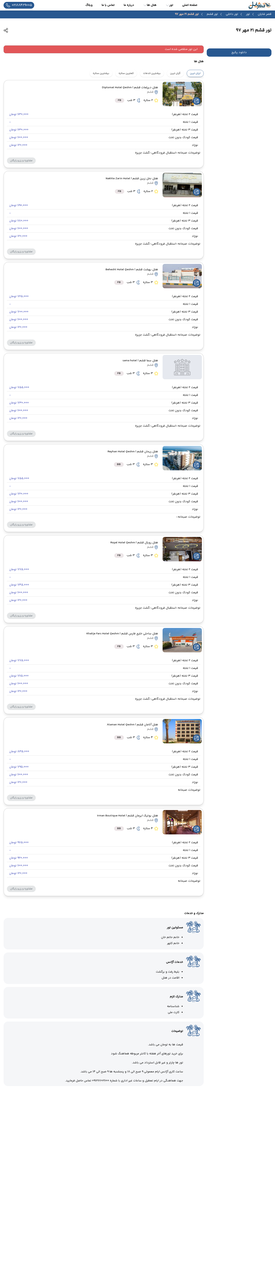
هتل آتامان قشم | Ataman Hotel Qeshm (132, 724)
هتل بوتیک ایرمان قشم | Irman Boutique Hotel (127, 815)
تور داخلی (232, 14)
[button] (21, 160)
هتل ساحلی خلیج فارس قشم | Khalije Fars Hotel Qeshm (122, 633)
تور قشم (212, 14)
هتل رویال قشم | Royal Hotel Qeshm (134, 542)
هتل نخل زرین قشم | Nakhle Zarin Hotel (132, 178)
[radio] (202, 71)
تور (248, 14)
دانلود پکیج (239, 52)
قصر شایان (264, 14)
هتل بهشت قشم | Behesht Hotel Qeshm (132, 269)
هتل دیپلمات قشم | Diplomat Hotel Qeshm (130, 87)
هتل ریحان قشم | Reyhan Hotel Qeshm (133, 451)
